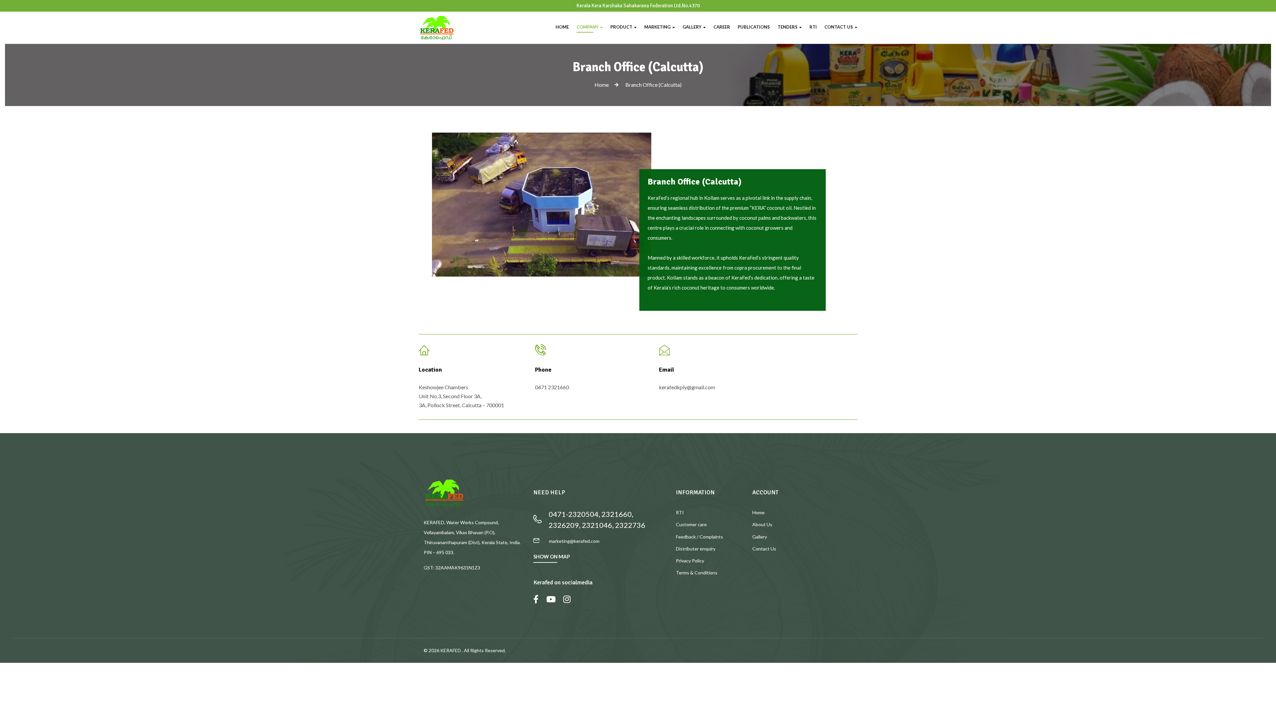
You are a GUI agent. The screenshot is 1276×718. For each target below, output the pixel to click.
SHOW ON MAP (551, 556)
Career (721, 27)
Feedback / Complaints (699, 536)
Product (621, 27)
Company (588, 27)
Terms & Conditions (696, 572)
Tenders (788, 27)
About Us (762, 524)
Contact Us (839, 27)
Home (562, 27)
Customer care (691, 524)
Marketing (658, 27)
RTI (813, 27)
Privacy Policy (690, 560)
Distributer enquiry (695, 548)
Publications (754, 27)
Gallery (692, 27)
